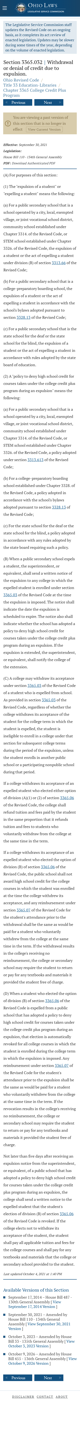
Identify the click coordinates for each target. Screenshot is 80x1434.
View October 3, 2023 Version (41, 1343)
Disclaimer (23, 1397)
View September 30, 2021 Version (39, 1326)
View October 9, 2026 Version (42, 1361)
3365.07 (24, 910)
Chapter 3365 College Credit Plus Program (34, 92)
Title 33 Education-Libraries (30, 85)
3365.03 (10, 594)
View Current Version (44, 129)
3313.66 (59, 262)
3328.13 (24, 317)
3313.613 (36, 459)
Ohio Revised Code (21, 80)
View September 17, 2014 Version (34, 1304)
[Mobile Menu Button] (5, 8)
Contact (45, 1397)
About (62, 1397)
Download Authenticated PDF (33, 163)
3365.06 (67, 797)
